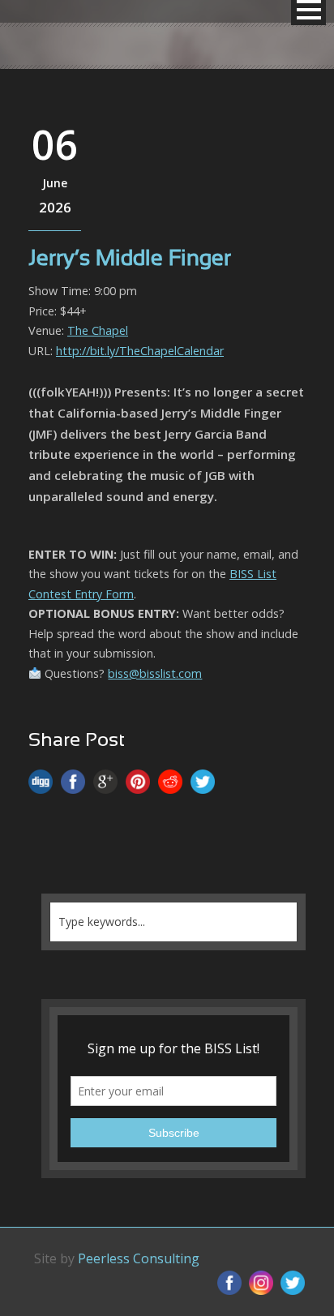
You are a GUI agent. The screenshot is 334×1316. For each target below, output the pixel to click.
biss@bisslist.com (155, 673)
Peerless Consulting (138, 1258)
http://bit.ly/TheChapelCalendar (140, 350)
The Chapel (97, 330)
